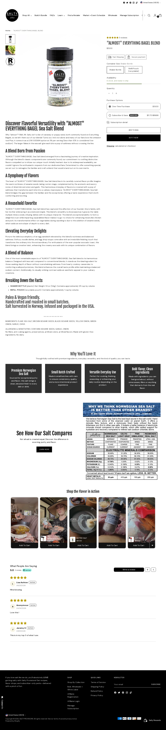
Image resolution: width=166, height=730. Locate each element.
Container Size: (120, 63)
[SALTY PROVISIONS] (12, 15)
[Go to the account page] (154, 15)
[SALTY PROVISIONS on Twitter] (127, 3)
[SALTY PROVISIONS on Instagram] (133, 3)
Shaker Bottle (115, 69)
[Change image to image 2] (10, 50)
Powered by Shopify (12, 721)
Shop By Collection (75, 682)
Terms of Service (98, 682)
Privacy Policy (97, 695)
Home (7, 30)
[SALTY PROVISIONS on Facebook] (124, 3)
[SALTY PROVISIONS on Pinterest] (130, 3)
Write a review (129, 569)
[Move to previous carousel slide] (153, 662)
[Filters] (147, 569)
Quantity (111, 88)
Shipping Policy (97, 686)
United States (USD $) (151, 3)
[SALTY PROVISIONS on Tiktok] (137, 3)
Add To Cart (24, 545)
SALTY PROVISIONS (26, 719)
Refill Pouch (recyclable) (133, 69)
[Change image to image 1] (10, 39)
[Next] (144, 15)
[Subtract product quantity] (116, 93)
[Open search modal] (149, 15)
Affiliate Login (73, 701)
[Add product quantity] (109, 93)
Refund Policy (97, 691)
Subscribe (155, 684)
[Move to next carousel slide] (158, 662)
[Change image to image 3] (10, 61)
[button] (113, 37)
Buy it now (133, 138)
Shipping (110, 146)
